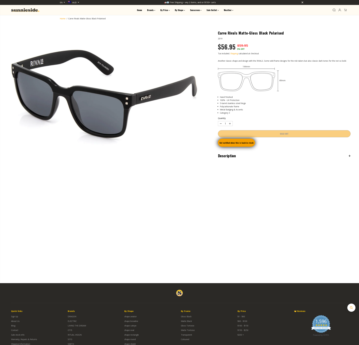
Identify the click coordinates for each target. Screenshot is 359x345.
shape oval (129, 330)
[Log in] (339, 10)
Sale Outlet (212, 10)
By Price (164, 10)
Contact (14, 330)
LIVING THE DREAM (77, 325)
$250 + (241, 334)
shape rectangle (131, 334)
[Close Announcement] (302, 2)
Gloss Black (186, 316)
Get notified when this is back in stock (236, 142)
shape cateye (130, 325)
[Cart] (345, 10)
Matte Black (186, 321)
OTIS (70, 330)
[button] (351, 308)
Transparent (186, 334)
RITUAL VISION (75, 334)
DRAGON (72, 316)
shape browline (131, 321)
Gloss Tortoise (187, 325)
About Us (15, 321)
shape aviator (130, 316)
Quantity (222, 118)
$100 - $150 (243, 325)
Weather (228, 10)
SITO (70, 339)
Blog (13, 325)
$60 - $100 (242, 321)
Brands (150, 10)
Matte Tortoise (188, 330)
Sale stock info (17, 334)
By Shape (179, 10)
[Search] (334, 10)
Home (139, 10)
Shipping (234, 53)
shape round (130, 339)
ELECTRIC (72, 321)
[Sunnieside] (25, 10)
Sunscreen (195, 10)
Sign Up (14, 316)
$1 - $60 (241, 316)
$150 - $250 (243, 330)
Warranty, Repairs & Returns (24, 339)
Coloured (185, 339)
